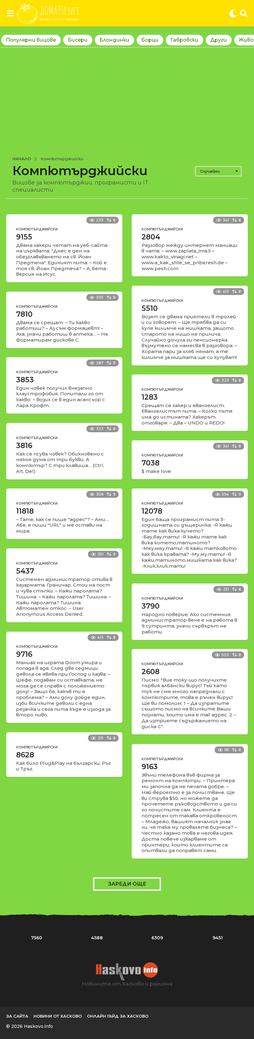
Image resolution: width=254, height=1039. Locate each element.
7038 (151, 463)
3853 (25, 379)
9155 (24, 237)
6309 (157, 938)
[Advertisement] (127, 98)
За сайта (17, 1016)
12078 (152, 511)
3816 (24, 445)
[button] (10, 13)
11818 (25, 511)
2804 (151, 237)
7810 (24, 314)
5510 (150, 308)
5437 (25, 571)
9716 (24, 654)
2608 (151, 671)
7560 (36, 938)
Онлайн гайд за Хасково (117, 1016)
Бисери (78, 40)
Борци (150, 40)
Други (218, 40)
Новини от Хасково (57, 1016)
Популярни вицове (31, 40)
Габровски (184, 40)
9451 (217, 938)
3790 (151, 606)
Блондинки (114, 40)
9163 (150, 766)
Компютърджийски (37, 229)
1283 (150, 397)
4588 (97, 938)
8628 (25, 755)
